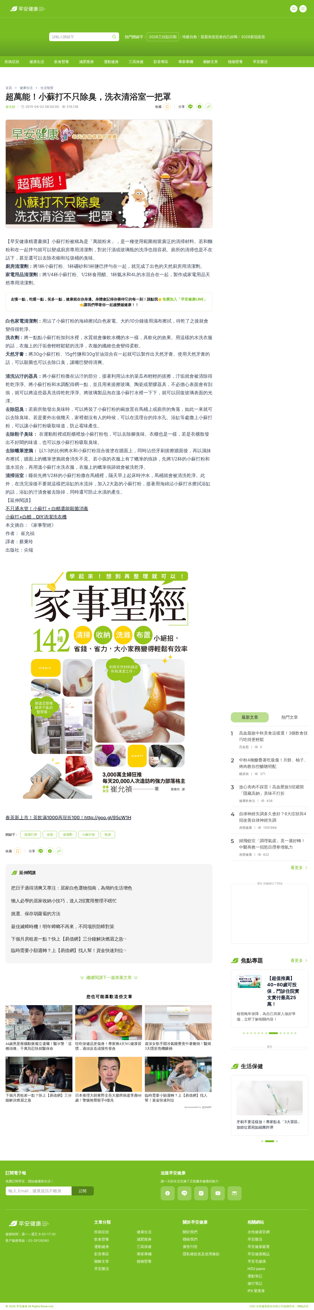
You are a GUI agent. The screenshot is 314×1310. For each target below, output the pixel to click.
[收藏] (167, 106)
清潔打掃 (30, 834)
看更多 (297, 867)
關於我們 (190, 1232)
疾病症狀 (12, 61)
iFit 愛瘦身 (256, 1290)
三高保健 (136, 61)
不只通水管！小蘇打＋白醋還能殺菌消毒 (47, 508)
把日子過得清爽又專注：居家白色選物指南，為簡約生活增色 (71, 888)
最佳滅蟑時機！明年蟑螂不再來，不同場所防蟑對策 (62, 926)
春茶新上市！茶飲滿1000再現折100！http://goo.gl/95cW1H (68, 817)
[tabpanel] (269, 798)
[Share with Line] (190, 106)
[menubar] (136, 61)
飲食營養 (61, 61)
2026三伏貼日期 (163, 36)
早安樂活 (260, 61)
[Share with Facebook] (199, 106)
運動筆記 (255, 1276)
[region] (109, 302)
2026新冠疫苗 (253, 36)
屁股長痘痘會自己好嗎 (219, 36)
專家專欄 (185, 61)
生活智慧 (46, 88)
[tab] (250, 717)
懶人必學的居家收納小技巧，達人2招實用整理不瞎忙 (64, 901)
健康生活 (36, 61)
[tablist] (269, 717)
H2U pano (256, 1268)
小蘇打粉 (88, 834)
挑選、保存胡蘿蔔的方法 (35, 913)
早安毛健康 (257, 1261)
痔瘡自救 (189, 36)
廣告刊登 (190, 1246)
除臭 (108, 834)
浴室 (50, 834)
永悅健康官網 (259, 1232)
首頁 (9, 88)
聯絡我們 (190, 1239)
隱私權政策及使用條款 (201, 1254)
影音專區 (161, 61)
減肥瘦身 (86, 61)
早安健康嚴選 (259, 1246)
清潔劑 (67, 834)
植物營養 (235, 61)
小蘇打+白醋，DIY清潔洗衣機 (36, 517)
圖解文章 (210, 61)
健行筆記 (255, 1283)
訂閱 (82, 1191)
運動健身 (111, 61)
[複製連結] (208, 106)
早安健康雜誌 (259, 1254)
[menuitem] (12, 61)
